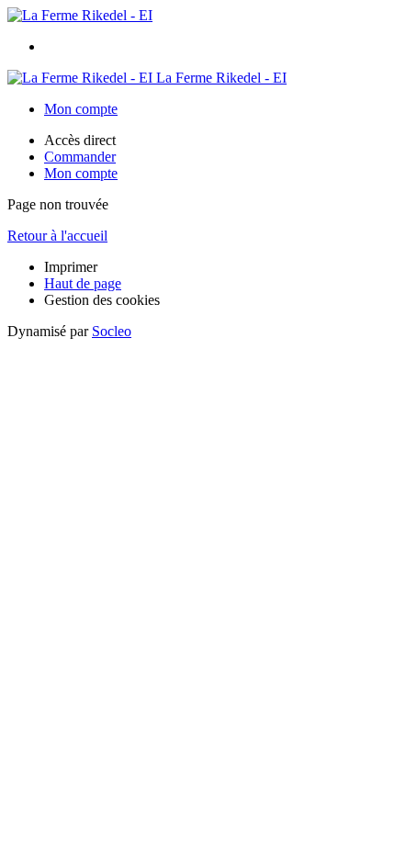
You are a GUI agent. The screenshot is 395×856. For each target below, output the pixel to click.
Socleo (111, 331)
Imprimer (70, 267)
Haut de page (82, 283)
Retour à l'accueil (57, 235)
